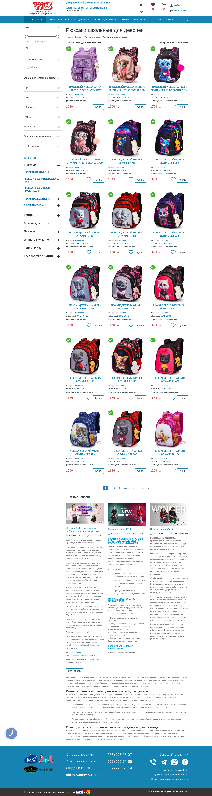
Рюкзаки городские (36, 205)
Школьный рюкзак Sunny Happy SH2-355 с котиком (85, 88)
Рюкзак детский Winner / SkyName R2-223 (85, 307)
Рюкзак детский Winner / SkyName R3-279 (127, 234)
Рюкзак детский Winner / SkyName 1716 (127, 161)
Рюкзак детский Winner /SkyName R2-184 (169, 452)
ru (141, 5)
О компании (55, 19)
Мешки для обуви (36, 223)
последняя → (143, 488)
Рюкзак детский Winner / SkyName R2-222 (127, 307)
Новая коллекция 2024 (161, 529)
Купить (98, 107)
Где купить (109, 19)
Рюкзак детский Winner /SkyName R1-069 (169, 379)
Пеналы (29, 231)
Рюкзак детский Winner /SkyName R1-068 (127, 452)
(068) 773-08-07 (119, 754)
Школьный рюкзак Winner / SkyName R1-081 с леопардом (127, 88)
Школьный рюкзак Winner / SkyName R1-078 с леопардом (169, 88)
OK (27, 48)
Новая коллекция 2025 (119, 529)
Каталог (37, 19)
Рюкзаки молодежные (37, 199)
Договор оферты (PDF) (175, 770)
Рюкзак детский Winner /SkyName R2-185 (84, 452)
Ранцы (28, 215)
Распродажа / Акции (38, 256)
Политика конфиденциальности (169, 779)
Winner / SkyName (36, 239)
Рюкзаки (30, 165)
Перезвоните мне (74, 11)
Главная (69, 37)
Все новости (74, 671)
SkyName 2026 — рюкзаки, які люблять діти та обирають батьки (82, 530)
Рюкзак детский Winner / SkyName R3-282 (169, 161)
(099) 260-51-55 (119, 761)
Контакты (139, 19)
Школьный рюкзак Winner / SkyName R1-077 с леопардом (85, 161)
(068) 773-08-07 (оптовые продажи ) (87, 8)
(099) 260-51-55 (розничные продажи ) (88, 2)
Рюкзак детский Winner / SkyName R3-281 (85, 234)
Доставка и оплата (89, 19)
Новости (70, 19)
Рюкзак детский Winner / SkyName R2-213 (127, 379)
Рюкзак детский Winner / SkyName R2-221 (169, 307)
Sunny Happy (32, 248)
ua (141, 12)
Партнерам (125, 19)
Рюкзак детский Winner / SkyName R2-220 (85, 379)
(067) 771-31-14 (119, 768)
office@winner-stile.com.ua (86, 774)
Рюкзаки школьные (36, 172)
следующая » (128, 488)
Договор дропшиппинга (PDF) (171, 774)
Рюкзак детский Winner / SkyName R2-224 (169, 234)
